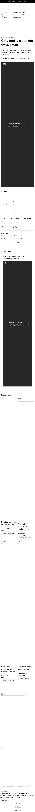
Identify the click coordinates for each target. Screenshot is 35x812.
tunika (26, 345)
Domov (2, 144)
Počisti (15, 317)
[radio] (23, 306)
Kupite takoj (28, 325)
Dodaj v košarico (15, 325)
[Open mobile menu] (1, 6)
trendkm (20, 345)
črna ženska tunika (12, 345)
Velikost (4, 311)
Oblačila (8, 144)
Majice (12, 144)
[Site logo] (17, 6)
